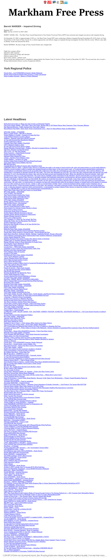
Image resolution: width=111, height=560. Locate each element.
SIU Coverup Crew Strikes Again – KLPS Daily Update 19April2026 (25, 324)
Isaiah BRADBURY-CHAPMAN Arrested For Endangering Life (23, 404)
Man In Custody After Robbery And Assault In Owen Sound (22, 363)
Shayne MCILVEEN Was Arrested (14, 433)
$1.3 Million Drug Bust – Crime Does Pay (17, 352)
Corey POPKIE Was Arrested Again (15, 399)
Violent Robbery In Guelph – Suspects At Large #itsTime (21, 135)
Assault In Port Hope (10, 253)
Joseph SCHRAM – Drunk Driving (14, 546)
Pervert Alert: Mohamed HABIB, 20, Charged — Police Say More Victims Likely (29, 371)
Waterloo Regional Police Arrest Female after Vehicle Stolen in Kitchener (26, 239)
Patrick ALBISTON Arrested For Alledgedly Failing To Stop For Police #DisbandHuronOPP (32, 494)
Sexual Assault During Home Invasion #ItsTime (19, 300)
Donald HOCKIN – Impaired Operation (16, 472)
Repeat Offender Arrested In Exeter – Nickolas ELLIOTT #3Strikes (25, 541)
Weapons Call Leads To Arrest (13, 320)
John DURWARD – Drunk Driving (14, 485)
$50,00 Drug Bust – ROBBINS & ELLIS (16, 354)
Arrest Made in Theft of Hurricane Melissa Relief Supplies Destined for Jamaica (29, 339)
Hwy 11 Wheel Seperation (12, 549)
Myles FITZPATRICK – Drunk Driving (15, 435)
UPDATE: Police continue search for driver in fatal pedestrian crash (25, 337)
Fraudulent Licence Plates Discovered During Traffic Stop (22, 248)
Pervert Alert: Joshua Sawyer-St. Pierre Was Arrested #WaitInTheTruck (26, 295)
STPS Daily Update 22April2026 (14, 200)
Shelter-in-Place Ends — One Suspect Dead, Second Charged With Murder (27, 496)
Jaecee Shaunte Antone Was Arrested (16, 258)
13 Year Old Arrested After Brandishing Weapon (19, 140)
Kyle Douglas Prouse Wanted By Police (16, 243)
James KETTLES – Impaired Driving (15, 430)
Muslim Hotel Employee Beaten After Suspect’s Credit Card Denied (25, 74)
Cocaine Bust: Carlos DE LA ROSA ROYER (17, 509)
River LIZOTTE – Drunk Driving (14, 490)
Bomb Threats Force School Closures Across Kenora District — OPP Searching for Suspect (33, 499)
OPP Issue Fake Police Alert (13, 504)
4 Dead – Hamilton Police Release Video (16, 158)
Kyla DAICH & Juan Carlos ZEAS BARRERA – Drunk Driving (23, 451)
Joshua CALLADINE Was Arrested (15, 405)
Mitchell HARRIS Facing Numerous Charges (18, 438)
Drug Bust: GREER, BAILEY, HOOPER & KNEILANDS (21, 279)
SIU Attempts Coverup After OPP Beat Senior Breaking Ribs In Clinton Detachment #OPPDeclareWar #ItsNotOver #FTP (42, 483)
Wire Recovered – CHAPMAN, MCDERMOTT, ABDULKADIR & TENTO (26, 537)
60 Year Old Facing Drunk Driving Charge (17, 146)
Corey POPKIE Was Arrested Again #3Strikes (18, 444)
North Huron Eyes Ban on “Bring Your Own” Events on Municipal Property (27, 124)
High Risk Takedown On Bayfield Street (16, 149)
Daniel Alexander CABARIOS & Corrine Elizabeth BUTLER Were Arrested (27, 358)
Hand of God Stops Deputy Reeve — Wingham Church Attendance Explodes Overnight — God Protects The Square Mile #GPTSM (45, 384)
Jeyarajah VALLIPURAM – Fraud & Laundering (18, 381)
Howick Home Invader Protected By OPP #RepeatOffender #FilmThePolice (27, 425)
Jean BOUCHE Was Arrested (13, 423)
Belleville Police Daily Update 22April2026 (17, 229)
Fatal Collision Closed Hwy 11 (13, 491)
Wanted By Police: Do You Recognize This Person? (20, 221)
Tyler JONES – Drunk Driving (13, 475)
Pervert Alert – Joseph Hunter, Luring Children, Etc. (20, 344)
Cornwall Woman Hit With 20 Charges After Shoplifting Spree (23, 166)
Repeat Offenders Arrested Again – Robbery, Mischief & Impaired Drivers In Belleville (30, 148)
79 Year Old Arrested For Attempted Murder (17, 441)
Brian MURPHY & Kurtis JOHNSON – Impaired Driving (21, 520)
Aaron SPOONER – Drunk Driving (14, 477)
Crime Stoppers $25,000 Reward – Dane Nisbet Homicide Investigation (26, 334)
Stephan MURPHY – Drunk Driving (15, 512)
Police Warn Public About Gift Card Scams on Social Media (22, 190)
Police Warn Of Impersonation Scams (16, 260)
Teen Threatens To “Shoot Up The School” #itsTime (20, 219)
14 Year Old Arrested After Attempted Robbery (18, 315)
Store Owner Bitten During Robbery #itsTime (18, 162)
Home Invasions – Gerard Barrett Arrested (17, 153)
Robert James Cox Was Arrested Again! (16, 336)
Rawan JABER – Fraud (11, 507)
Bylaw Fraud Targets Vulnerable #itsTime (17, 196)
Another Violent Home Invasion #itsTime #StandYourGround (23, 161)
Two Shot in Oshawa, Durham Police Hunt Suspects (20, 302)
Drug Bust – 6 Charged (11, 446)
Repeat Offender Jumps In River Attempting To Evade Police (23, 242)
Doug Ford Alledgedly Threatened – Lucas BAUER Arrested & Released (26, 469)
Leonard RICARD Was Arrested (14, 417)
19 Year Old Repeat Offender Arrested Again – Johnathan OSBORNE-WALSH (28, 548)
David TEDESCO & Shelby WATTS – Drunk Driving (20, 501)
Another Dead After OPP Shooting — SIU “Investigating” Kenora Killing (26, 447)
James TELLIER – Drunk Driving (14, 473)
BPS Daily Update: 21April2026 (14, 290)
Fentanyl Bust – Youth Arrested (14, 310)
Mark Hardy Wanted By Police (13, 321)
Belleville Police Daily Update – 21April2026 (17, 286)
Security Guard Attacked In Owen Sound (16, 206)
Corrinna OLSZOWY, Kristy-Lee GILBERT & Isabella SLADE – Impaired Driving (29, 517)
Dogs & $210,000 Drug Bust (12, 261)
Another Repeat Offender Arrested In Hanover (18, 213)
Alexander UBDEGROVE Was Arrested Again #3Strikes (21, 528)
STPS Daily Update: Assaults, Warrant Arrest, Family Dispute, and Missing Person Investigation (34, 294)
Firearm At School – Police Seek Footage (17, 268)
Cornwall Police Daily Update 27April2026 (17, 143)
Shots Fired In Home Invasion (13, 209)
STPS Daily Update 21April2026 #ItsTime (17, 292)
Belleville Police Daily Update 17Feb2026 (17, 332)
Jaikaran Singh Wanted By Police (14, 318)
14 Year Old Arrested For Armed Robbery (16, 357)
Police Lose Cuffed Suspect (12, 218)
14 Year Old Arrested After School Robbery (17, 269)
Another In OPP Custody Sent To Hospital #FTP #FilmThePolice (24, 467)
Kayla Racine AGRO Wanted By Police (16, 198)
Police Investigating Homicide (13, 409)
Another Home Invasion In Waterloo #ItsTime (18, 298)
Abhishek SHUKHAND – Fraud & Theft (16, 422)
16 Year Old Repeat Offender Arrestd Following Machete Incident (24, 230)
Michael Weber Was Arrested (13, 392)
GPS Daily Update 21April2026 (13, 307)
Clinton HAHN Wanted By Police (14, 274)
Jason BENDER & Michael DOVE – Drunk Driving (19, 418)
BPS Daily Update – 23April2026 (14, 192)
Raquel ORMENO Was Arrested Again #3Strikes (19, 486)
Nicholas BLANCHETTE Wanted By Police (17, 273)
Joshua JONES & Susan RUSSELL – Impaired (18, 402)
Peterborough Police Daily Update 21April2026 (18, 255)
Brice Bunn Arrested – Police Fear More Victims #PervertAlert (23, 345)
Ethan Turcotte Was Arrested (13, 396)
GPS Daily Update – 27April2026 (14, 132)
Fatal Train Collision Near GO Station (15, 264)
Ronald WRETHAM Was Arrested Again (16, 452)
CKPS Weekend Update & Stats (14, 145)
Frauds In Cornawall (10, 226)
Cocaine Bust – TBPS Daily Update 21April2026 (19, 247)
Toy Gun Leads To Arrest (12, 370)
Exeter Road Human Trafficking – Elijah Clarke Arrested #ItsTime (24, 305)
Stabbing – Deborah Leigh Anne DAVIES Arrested (19, 138)
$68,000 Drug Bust (10, 164)
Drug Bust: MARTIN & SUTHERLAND (16, 535)
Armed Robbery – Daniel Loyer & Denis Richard (19, 478)
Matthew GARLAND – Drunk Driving (15, 457)
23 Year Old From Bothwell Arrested (15, 543)
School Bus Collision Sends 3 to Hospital (17, 538)
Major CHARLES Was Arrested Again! (16, 460)
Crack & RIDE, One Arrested (13, 193)
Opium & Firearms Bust (11, 511)
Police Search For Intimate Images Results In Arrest (20, 208)
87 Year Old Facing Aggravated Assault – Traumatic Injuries (22, 355)
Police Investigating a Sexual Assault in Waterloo (19, 350)
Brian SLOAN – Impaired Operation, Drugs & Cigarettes (21, 530)
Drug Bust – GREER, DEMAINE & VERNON (18, 481)
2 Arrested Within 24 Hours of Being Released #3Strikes (21, 428)
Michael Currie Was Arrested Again (15, 250)
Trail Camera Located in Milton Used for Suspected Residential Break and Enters (29, 263)
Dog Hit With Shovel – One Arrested (15, 203)
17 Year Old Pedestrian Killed (13, 266)
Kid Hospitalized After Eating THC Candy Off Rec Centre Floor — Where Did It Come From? (33, 375)
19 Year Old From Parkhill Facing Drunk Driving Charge (21, 524)
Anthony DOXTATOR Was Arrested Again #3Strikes (20, 545)
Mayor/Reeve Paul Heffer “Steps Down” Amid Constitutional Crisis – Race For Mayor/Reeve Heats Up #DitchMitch (40, 128)
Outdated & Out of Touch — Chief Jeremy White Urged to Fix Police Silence (28, 323)
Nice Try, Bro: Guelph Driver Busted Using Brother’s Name (22, 367)
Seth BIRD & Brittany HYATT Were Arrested (18, 456)
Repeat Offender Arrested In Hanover (15, 216)
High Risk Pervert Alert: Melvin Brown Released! (19, 373)
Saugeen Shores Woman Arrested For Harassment (20, 214)
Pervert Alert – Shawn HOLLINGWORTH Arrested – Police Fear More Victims (28, 331)
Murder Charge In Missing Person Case (16, 201)
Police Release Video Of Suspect (14, 252)
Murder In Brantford (10, 227)
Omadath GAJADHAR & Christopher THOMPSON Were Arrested (24, 551)
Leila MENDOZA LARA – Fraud (13, 449)
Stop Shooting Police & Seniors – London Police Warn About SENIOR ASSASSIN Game (32, 362)
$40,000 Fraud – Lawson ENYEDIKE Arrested (18, 503)
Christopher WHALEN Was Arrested (15, 407)
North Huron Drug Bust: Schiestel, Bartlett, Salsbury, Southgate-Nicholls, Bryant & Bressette (33, 234)
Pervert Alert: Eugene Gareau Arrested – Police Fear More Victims (25, 303)
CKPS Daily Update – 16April (13, 347)
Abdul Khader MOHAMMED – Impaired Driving (18, 480)
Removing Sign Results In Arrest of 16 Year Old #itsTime (22, 224)
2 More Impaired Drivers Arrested (14, 376)
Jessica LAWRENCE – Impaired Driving (16, 533)
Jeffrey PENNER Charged (12, 459)
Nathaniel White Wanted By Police (14, 156)
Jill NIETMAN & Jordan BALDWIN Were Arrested (19, 525)
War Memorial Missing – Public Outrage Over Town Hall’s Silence (24, 127)
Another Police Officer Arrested (13, 245)
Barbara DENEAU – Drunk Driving (14, 415)
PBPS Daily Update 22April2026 (14, 205)
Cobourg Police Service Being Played (15, 289)
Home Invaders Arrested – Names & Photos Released (21, 76)
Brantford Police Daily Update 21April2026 (17, 284)
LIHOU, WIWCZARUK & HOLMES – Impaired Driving (20, 443)
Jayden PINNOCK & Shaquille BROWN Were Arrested (21, 426)
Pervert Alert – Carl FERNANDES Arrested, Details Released (23, 73)
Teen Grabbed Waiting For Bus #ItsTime (16, 308)
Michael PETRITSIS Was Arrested (15, 439)
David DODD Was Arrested (12, 522)
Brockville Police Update (11, 282)
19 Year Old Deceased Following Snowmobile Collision (21, 389)
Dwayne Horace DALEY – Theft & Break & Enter (19, 360)
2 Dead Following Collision (12, 514)
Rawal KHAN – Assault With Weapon (15, 410)
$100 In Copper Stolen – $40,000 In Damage (18, 133)
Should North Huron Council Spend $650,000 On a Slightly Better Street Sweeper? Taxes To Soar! (34, 540)
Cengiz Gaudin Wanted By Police (14, 237)
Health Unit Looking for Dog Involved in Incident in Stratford (22, 349)
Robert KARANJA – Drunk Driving (14, 465)
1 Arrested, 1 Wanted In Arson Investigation (17, 297)
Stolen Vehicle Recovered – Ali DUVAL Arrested (19, 394)
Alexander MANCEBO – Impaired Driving (17, 383)
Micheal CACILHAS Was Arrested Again (16, 412)
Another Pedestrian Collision (13, 141)
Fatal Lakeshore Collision (12, 462)
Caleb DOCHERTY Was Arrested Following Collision (20, 401)
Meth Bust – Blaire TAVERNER (14, 470)
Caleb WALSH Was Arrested (13, 515)
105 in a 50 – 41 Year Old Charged (14, 151)
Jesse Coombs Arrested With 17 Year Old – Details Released (23, 532)
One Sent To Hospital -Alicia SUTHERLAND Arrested (20, 431)
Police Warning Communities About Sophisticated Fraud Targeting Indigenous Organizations (33, 235)
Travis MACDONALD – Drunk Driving (15, 488)
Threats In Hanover (10, 341)
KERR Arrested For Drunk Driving (14, 436)
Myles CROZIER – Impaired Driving (15, 454)
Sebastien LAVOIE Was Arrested (14, 527)
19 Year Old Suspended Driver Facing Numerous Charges (22, 397)
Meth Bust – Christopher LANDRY (14, 420)
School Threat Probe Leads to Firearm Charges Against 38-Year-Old (25, 498)
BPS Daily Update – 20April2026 (14, 316)
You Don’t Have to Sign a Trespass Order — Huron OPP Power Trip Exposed (28, 391)
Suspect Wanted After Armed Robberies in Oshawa (20, 276)
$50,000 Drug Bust (10, 365)
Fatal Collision (8, 464)
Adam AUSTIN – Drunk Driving (13, 506)
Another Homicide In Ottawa (13, 154)
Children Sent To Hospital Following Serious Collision (20, 240)
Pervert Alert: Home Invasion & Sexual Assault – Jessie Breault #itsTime (27, 232)
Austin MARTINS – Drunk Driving (14, 413)
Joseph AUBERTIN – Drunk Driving (15, 519)
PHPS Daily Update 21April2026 (14, 287)
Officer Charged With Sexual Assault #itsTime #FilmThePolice (23, 281)
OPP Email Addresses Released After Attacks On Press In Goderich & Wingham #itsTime (32, 326)
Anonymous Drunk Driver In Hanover (15, 211)
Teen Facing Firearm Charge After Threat (16, 195)
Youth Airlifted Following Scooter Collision (17, 137)
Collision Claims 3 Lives (11, 379)
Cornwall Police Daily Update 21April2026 (17, 277)
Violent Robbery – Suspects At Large (15, 159)
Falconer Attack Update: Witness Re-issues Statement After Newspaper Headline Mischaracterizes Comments (38, 388)
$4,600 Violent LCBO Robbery (13, 368)
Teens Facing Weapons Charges (14, 256)
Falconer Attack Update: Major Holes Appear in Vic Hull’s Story (23, 386)
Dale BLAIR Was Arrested (12, 271)
